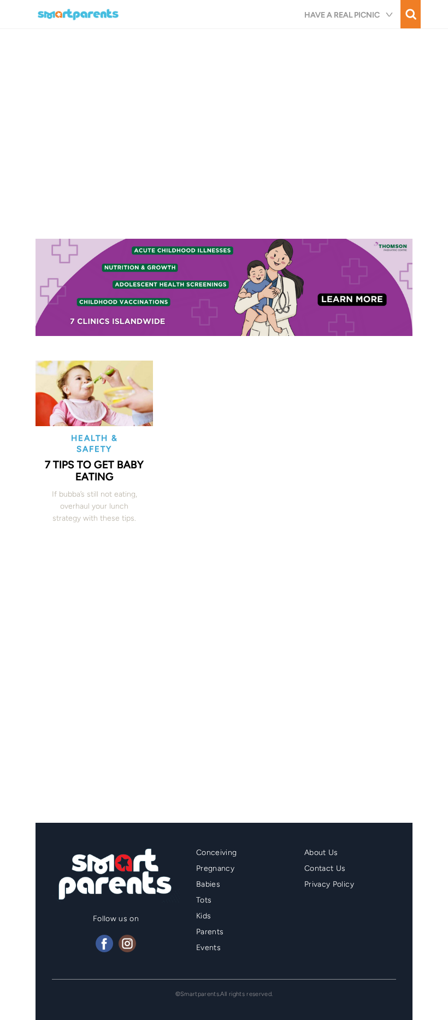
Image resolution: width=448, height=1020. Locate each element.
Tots (203, 900)
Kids (203, 916)
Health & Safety (94, 443)
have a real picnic (342, 15)
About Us (321, 852)
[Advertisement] (224, 137)
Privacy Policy (329, 884)
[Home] (79, 14)
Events (208, 947)
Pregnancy (215, 868)
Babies (208, 884)
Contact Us (325, 868)
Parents (209, 931)
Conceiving (216, 852)
